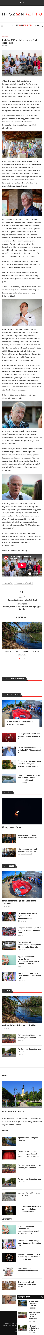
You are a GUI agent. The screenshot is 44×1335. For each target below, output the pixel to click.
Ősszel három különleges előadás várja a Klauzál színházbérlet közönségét (28, 1153)
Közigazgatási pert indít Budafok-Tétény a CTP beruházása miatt (27, 851)
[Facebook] (20, 2)
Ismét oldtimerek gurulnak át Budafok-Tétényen (20, 902)
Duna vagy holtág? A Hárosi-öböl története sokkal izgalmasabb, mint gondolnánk (29, 778)
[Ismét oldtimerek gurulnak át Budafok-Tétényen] (22, 884)
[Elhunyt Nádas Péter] (22, 811)
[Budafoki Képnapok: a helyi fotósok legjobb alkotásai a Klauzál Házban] (9, 1257)
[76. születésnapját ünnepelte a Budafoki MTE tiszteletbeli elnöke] (9, 751)
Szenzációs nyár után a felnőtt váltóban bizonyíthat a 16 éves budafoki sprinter (29, 944)
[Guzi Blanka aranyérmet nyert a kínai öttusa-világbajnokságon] (9, 916)
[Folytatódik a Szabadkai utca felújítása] (9, 1052)
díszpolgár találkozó (23, 583)
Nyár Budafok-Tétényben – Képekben (22, 652)
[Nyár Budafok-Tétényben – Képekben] (22, 635)
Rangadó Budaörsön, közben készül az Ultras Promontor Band (29, 930)
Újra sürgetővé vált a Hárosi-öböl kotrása (29, 1194)
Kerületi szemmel (9, 1326)
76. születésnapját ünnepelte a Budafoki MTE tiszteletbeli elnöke (30, 750)
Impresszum (9, 1323)
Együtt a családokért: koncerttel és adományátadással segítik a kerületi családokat (29, 960)
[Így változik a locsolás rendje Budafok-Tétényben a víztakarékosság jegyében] (9, 764)
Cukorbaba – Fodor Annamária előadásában (28, 1269)
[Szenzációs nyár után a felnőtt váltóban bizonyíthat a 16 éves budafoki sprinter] (9, 945)
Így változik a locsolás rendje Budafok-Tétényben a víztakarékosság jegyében (29, 763)
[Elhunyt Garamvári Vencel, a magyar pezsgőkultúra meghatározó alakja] (9, 1210)
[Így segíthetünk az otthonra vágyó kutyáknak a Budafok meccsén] (9, 737)
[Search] (42, 25)
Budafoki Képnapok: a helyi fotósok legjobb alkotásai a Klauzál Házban (29, 1256)
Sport (17, 1328)
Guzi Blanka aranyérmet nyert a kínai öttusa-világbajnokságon (27, 915)
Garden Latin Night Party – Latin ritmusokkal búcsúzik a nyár (29, 975)
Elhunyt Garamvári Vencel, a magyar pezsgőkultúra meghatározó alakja (29, 1209)
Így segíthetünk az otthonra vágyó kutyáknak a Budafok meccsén (29, 736)
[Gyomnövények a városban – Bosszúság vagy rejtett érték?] (9, 1285)
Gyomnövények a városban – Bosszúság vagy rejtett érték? (29, 1284)
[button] (4, 640)
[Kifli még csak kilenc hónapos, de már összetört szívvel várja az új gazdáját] (9, 1299)
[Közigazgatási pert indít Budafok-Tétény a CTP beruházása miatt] (9, 852)
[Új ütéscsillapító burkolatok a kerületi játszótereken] (9, 1038)
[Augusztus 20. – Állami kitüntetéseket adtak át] (9, 838)
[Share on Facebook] (20, 592)
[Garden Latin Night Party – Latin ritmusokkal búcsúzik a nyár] (9, 976)
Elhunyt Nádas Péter (11, 827)
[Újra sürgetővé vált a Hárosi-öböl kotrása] (9, 1196)
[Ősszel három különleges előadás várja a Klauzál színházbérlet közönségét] (9, 1154)
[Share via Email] (22, 592)
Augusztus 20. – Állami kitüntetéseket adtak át (27, 836)
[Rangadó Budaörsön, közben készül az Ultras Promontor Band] (9, 931)
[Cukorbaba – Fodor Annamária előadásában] (9, 1271)
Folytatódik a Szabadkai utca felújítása (29, 1050)
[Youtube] (23, 2)
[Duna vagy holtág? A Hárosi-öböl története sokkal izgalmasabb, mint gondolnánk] (9, 778)
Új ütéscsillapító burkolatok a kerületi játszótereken (29, 1036)
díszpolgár (8, 583)
